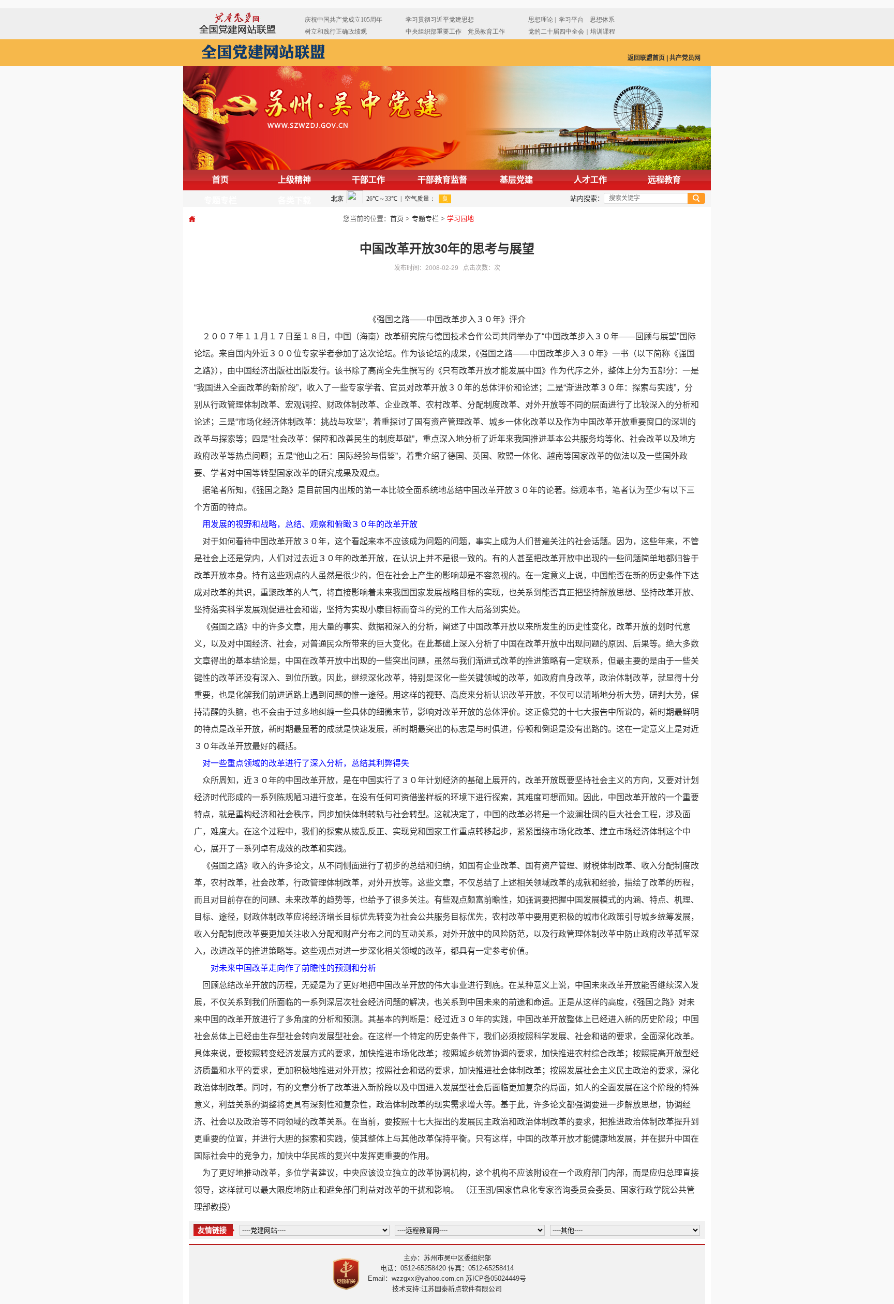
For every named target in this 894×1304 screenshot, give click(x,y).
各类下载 (294, 200)
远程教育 (664, 179)
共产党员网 (685, 58)
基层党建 (516, 179)
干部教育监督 (442, 179)
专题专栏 (220, 200)
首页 (220, 179)
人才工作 (590, 179)
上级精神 (294, 179)
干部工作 (368, 179)
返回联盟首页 (646, 58)
